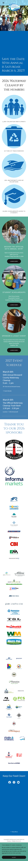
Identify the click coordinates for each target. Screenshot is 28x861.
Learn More (14, 261)
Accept (14, 857)
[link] (14, 2)
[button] (4, 2)
